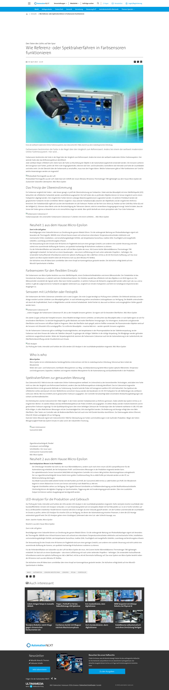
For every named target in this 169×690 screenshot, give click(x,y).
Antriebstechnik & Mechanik (108, 9)
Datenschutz (57, 685)
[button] (29, 620)
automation (37, 572)
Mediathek (73, 3)
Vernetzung (79, 9)
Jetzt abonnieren (40, 669)
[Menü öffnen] (29, 3)
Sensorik (69, 9)
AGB (51, 685)
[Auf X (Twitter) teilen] (138, 61)
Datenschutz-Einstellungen (88, 685)
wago (29, 572)
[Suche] (98, 3)
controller (82, 572)
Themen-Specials (127, 9)
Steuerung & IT (91, 9)
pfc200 (73, 572)
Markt (37, 9)
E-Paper (106, 3)
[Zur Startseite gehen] (42, 3)
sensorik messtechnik (52, 572)
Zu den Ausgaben (107, 671)
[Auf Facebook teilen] (135, 61)
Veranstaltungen (59, 3)
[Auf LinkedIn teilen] (141, 61)
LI (55, 678)
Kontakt (99, 685)
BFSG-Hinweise (74, 685)
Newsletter (119, 3)
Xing (52, 678)
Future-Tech (59, 9)
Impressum (65, 685)
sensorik (65, 572)
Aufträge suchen (88, 3)
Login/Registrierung (135, 3)
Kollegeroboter (47, 9)
